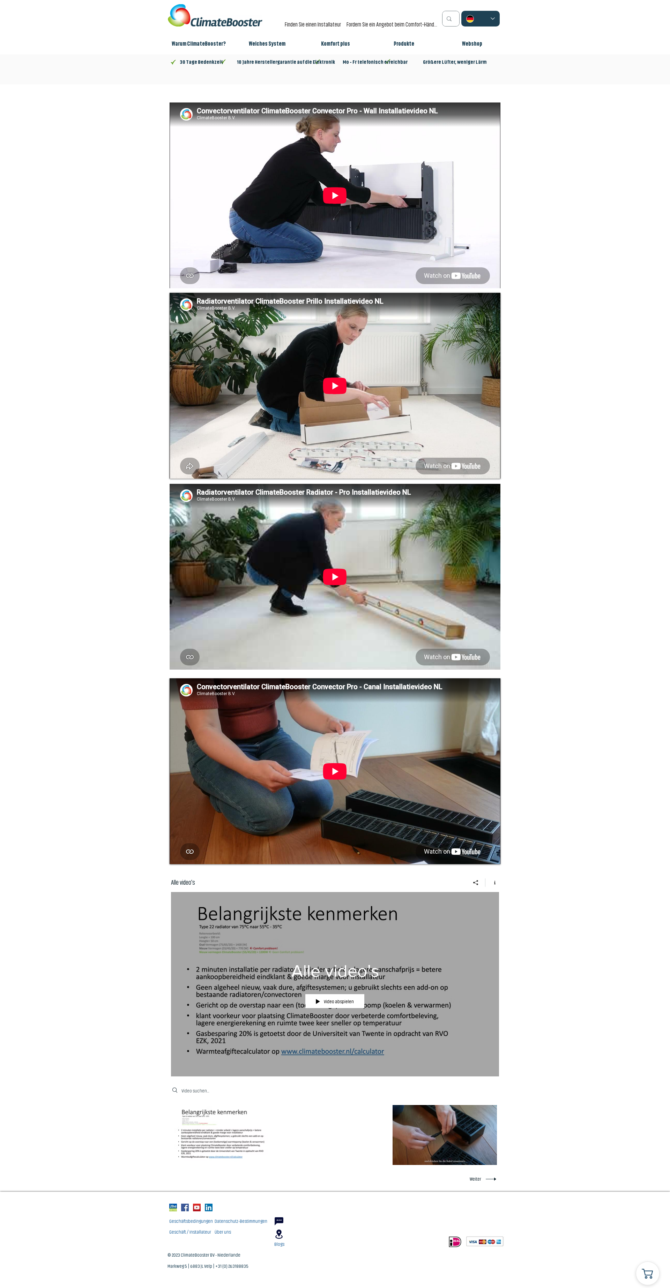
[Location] (278, 1234)
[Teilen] (475, 882)
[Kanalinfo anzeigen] (492, 882)
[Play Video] (226, 1135)
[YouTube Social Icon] (197, 1207)
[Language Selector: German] (480, 18)
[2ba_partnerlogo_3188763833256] (173, 1207)
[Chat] (278, 1221)
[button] (267, 44)
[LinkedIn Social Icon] (209, 1207)
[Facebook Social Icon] (185, 1207)
